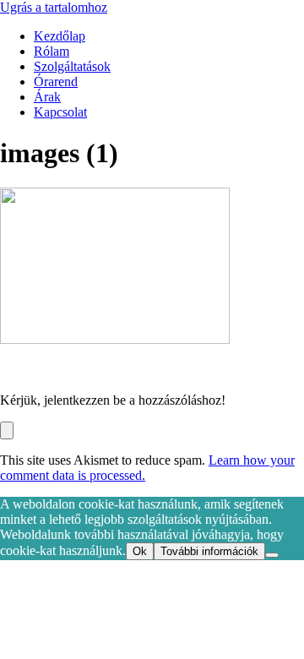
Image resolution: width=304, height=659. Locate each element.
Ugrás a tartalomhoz (53, 7)
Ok (140, 551)
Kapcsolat (60, 112)
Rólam (51, 51)
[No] (272, 555)
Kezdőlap (59, 36)
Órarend (56, 81)
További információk (209, 551)
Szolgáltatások (72, 66)
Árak (47, 97)
